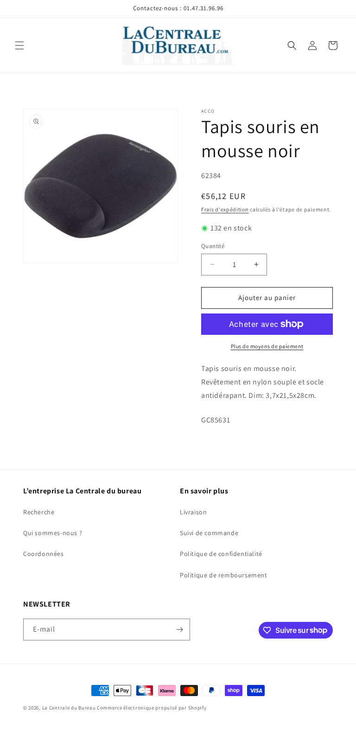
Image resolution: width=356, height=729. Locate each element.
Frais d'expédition (225, 209)
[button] (19, 45)
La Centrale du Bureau (69, 707)
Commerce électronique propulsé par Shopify (151, 707)
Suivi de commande (209, 533)
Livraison (193, 512)
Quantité (212, 246)
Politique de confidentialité (221, 554)
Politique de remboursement (223, 575)
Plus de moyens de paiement (267, 346)
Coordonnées (43, 554)
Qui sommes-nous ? (52, 533)
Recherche (38, 512)
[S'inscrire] (179, 629)
